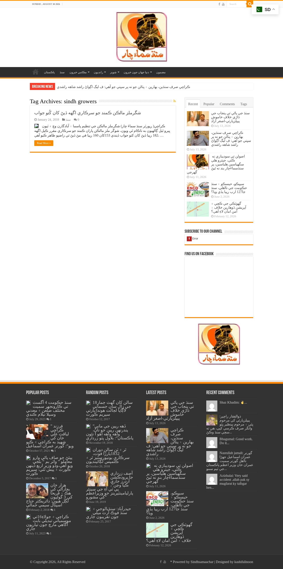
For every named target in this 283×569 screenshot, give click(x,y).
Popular (208, 104)
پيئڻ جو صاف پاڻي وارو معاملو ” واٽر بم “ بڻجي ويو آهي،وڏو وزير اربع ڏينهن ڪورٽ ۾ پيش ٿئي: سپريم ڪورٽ (49, 465)
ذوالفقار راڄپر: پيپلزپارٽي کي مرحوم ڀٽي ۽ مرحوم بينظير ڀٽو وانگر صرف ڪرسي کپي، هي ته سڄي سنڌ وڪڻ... (229, 424)
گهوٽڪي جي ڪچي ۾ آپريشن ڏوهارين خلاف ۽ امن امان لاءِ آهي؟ (228, 207)
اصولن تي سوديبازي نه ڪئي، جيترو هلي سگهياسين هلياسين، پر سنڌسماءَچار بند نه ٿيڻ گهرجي (216, 164)
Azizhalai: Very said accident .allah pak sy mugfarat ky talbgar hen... (227, 481)
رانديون (98, 72)
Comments (227, 104)
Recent (193, 104)
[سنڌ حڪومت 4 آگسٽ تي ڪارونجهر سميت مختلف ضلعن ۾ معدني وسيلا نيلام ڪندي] (28, 403)
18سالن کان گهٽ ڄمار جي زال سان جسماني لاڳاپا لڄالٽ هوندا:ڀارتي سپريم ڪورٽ (109, 408)
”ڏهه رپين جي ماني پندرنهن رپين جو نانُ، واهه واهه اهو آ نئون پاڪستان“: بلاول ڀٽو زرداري (109, 432)
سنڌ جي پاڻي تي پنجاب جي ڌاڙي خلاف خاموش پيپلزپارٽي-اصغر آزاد (230, 117)
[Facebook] (219, 4)
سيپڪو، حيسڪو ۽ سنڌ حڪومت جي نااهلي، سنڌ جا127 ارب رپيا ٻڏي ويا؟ (229, 188)
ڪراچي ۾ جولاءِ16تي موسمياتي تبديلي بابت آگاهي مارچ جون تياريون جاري (48, 522)
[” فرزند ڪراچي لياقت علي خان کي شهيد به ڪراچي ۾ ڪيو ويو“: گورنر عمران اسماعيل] (37, 431)
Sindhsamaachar (202, 562)
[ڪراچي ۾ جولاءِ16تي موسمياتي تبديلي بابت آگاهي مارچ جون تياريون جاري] (28, 517)
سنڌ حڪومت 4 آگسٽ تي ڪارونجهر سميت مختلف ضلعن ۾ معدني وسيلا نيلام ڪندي (48, 408)
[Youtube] (223, 4)
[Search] (250, 4)
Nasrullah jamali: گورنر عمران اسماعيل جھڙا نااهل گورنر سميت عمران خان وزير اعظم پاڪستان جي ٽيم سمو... (229, 461)
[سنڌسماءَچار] (141, 36)
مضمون (161, 72)
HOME (35, 71)
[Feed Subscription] (174, 101)
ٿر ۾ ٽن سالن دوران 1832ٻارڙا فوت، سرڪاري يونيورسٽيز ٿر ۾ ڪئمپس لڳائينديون (108, 455)
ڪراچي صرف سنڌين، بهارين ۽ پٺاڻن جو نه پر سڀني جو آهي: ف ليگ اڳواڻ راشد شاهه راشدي (123, 87)
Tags (243, 104)
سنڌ (62, 72)
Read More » (44, 143)
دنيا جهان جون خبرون (136, 72)
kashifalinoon (243, 562)
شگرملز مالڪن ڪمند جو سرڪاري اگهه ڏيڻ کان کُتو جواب (87, 112)
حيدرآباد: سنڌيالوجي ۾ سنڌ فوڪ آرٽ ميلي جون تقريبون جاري (108, 512)
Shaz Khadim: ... (233, 402)
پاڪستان (49, 72)
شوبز (113, 72)
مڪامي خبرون (78, 72)
